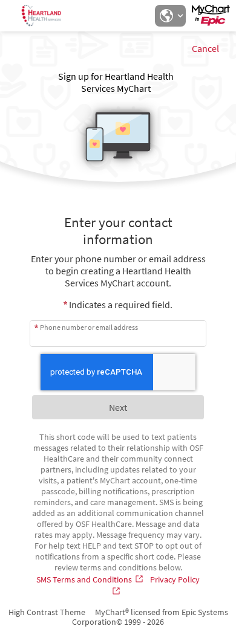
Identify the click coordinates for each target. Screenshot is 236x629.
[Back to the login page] (42, 16)
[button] (170, 16)
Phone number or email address (89, 327)
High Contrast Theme (46, 612)
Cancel (205, 48)
